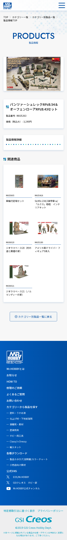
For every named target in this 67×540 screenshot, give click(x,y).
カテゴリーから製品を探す (22, 407)
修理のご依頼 (14, 388)
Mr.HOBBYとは (16, 369)
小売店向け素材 (18, 465)
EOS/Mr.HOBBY (21, 477)
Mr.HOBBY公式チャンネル (26, 488)
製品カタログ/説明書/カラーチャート (29, 459)
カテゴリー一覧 (20, 17)
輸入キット (15, 447)
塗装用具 (14, 430)
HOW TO (12, 381)
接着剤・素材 (16, 424)
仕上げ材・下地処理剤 (21, 418)
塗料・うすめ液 (18, 413)
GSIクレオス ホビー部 (25, 482)
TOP (5, 17)
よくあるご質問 (16, 394)
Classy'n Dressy (18, 441)
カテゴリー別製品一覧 (43, 17)
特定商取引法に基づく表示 (19, 511)
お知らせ (12, 375)
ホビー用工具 (16, 435)
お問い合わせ (14, 400)
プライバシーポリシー (50, 511)
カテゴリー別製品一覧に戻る (35, 317)
